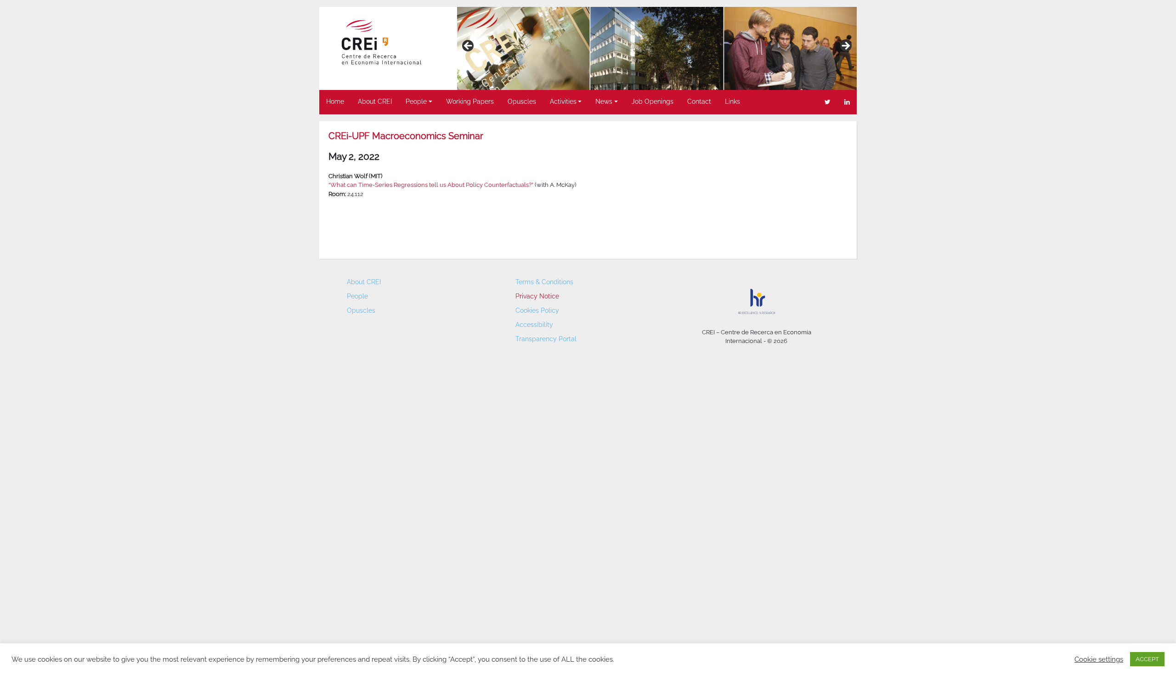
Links (732, 101)
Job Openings (652, 101)
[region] (657, 48)
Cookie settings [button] (1098, 659)
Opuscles (522, 101)
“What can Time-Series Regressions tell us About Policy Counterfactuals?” (430, 184)
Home (335, 101)
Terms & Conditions (544, 282)
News (603, 101)
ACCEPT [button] (1147, 659)
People (416, 101)
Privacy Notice (537, 296)
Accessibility (534, 324)
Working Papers (470, 101)
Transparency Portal (546, 339)
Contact (699, 101)
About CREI (375, 101)
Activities (563, 101)
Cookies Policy (537, 310)
